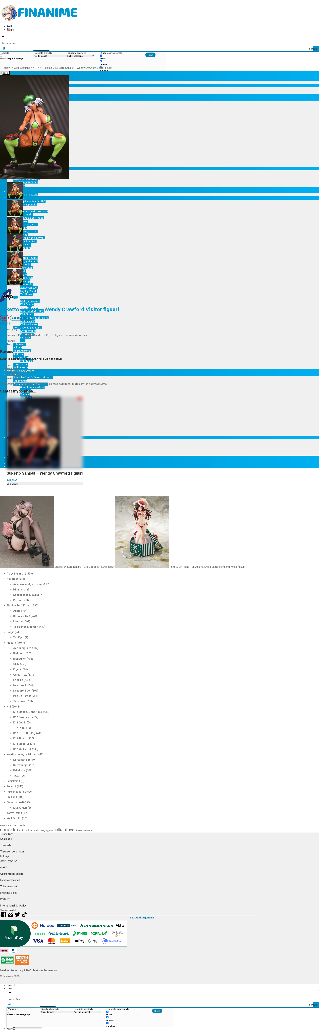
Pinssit (24, 221)
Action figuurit (29, 257)
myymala (49, 831)
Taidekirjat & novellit (32, 237)
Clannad (25, 394)
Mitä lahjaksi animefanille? (29, 201)
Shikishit (18, 354)
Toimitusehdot (8, 886)
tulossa (87, 830)
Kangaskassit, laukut (32, 217)
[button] (1, 73)
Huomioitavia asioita (32, 387)
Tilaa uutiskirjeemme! (142, 917)
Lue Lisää (12, 483)
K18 (15, 297)
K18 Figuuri (27, 314)
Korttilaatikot (28, 330)
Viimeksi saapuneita (25, 204)
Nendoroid (26, 284)
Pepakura (25, 247)
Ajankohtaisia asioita (25, 194)
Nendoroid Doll (29, 287)
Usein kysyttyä (8, 861)
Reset (150, 54)
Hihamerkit (26, 214)
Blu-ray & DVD (29, 231)
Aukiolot (5, 867)
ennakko (9, 830)
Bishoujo (25, 264)
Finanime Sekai (8, 892)
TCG (22, 340)
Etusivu (7, 67)
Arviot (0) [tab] (12, 344)
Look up (25, 281)
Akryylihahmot (29, 261)
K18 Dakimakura (30, 301)
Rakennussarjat (22, 350)
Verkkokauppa (22, 67)
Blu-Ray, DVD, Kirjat (25, 224)
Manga (24, 234)
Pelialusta (25, 337)
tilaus (79, 830)
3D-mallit (25, 244)
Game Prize (26, 277)
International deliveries (13, 905)
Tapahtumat (20, 380)
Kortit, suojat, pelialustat (27, 327)
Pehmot (17, 347)
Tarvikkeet (26, 294)
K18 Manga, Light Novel (34, 317)
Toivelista (5, 845)
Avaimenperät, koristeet (34, 211)
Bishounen (26, 267)
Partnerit (5, 899)
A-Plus (83, 335)
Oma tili (11, 985)
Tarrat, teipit (20, 364)
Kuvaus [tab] (11, 341)
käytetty (40, 830)
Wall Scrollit (20, 367)
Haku (9, 988)
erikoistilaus (27, 830)
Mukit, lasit (26, 360)
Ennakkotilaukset (10, 880)
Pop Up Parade (28, 291)
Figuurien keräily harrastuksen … (33, 377)
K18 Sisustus (27, 321)
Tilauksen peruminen (25, 182)
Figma (23, 274)
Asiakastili (6, 838)
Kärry (11, 1028)
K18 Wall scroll (29, 324)
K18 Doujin (27, 304)
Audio (23, 227)
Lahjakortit (19, 344)
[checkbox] (16, 57)
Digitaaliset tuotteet (25, 241)
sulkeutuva (63, 829)
